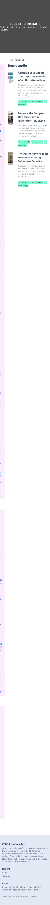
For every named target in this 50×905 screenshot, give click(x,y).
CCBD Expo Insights (25, 24)
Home (10, 60)
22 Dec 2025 (24, 101)
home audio (37, 101)
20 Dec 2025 (24, 182)
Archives (6, 876)
